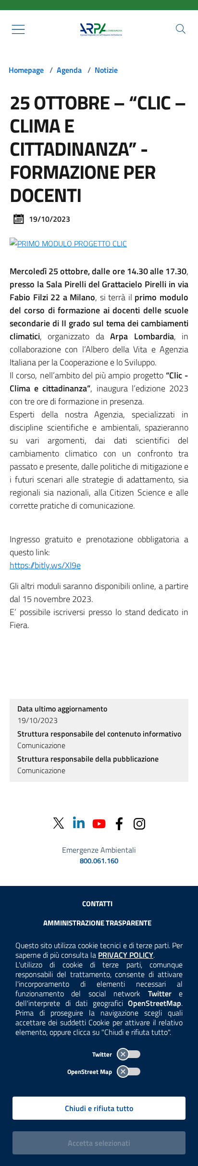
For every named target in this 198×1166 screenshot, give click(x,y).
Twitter (102, 1054)
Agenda (69, 70)
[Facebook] (119, 823)
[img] (68, 242)
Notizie (106, 70)
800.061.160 (99, 861)
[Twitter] (58, 823)
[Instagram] (139, 823)
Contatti (97, 903)
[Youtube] (99, 823)
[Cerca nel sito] (180, 29)
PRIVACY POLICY (125, 955)
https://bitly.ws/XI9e (45, 565)
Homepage (26, 70)
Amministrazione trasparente (97, 922)
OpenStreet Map (90, 1071)
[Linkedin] (79, 823)
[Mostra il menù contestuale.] (18, 29)
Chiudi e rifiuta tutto (99, 1108)
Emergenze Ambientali (99, 850)
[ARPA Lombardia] (99, 29)
